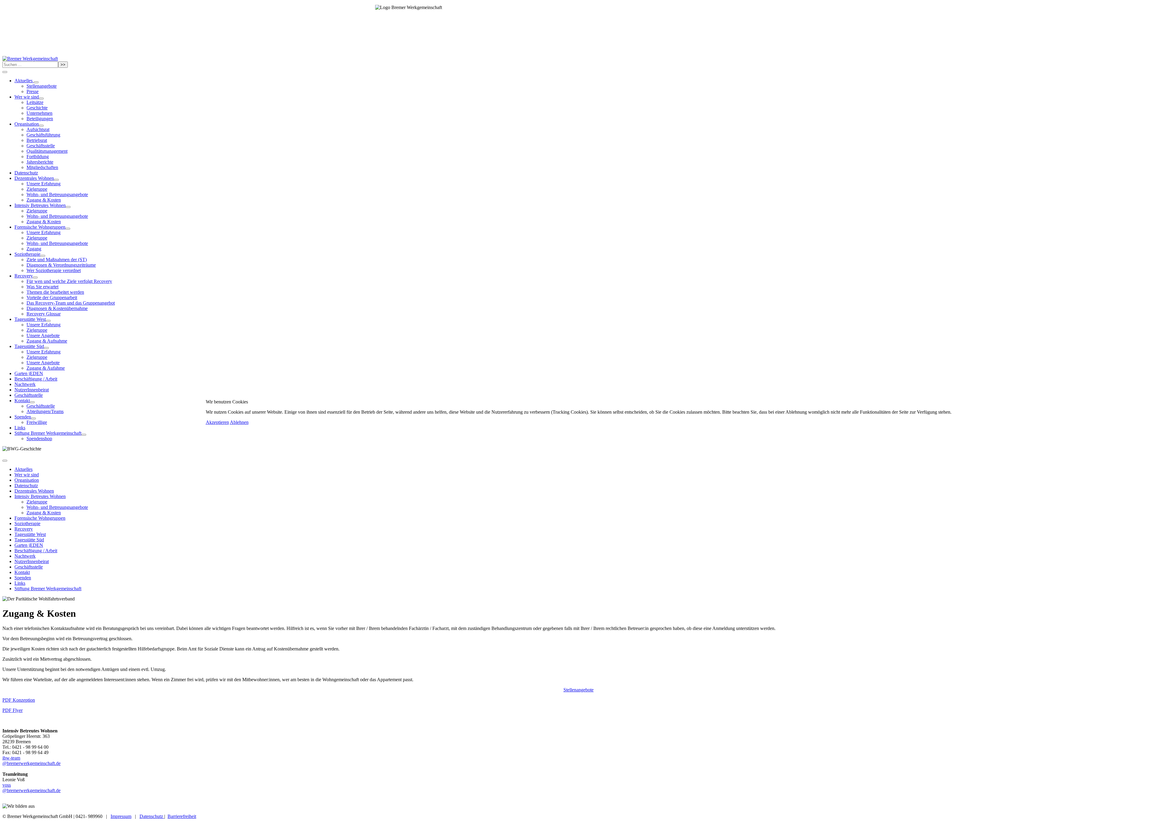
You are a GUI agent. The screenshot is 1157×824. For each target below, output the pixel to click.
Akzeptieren (217, 422)
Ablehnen (239, 422)
